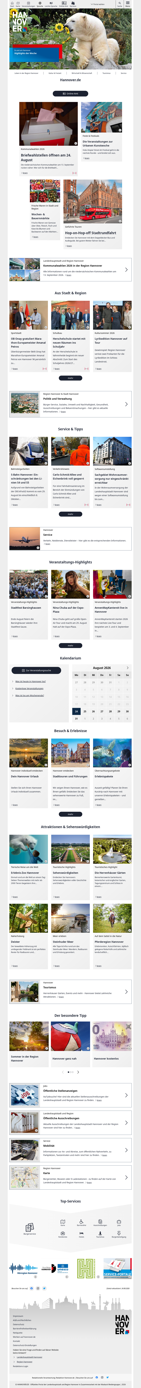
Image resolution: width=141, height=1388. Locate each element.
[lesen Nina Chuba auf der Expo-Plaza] (70, 604)
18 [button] (85, 704)
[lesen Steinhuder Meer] (70, 936)
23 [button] (127, 704)
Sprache (40, 6)
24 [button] (76, 711)
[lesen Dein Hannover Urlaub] (28, 773)
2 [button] (127, 682)
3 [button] (76, 689)
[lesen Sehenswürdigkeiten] (70, 867)
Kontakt (16, 1341)
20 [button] (102, 704)
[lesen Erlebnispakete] (112, 773)
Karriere (73, 6)
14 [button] (110, 696)
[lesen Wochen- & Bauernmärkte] (45, 210)
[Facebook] (31, 1288)
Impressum (18, 1316)
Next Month (128, 667)
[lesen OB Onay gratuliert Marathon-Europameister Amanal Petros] (28, 336)
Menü (127, 6)
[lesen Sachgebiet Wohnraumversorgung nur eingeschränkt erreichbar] (112, 472)
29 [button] (93, 682)
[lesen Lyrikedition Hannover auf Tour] (112, 336)
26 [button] (93, 711)
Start (12, 6)
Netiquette (17, 1333)
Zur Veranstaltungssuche (38, 670)
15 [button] (119, 696)
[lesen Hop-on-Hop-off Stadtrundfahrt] (93, 214)
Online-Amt (63, 6)
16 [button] (127, 696)
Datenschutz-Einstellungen (25, 1345)
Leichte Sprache (51, 6)
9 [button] (127, 689)
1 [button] (119, 682)
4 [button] (85, 689)
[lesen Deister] (29, 936)
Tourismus (106, 73)
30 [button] (102, 682)
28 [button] (85, 682)
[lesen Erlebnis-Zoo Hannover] (29, 867)
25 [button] (85, 711)
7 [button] (110, 689)
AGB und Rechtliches (22, 1320)
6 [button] (102, 689)
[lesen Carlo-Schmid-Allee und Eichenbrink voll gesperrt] (70, 472)
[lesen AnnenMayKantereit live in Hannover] (112, 604)
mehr (70, 378)
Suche (119, 6)
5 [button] (93, 689)
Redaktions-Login (20, 1366)
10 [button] (76, 696)
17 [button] (76, 704)
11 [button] (85, 696)
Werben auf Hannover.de (24, 1337)
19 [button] (93, 704)
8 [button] (119, 689)
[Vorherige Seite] (62, 1072)
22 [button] (119, 704)
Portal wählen (99, 4)
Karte (18, 6)
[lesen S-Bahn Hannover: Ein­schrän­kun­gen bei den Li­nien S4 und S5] (28, 472)
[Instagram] (37, 1288)
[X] (44, 1288)
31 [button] (110, 682)
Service (123, 73)
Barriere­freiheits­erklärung (24, 1329)
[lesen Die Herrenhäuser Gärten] (112, 867)
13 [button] (102, 696)
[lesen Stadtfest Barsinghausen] (28, 604)
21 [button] (110, 704)
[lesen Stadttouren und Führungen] (70, 773)
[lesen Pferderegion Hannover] (112, 936)
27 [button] (76, 682)
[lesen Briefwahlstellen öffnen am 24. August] (48, 139)
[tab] (68, 1072)
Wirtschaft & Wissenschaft (82, 73)
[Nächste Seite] (78, 1072)
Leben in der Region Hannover (26, 73)
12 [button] (93, 696)
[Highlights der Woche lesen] (70, 39)
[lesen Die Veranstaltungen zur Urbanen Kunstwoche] (101, 131)
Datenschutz (18, 1324)
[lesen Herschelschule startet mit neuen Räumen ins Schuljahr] (70, 336)
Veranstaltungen (28, 6)
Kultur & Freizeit (55, 73)
